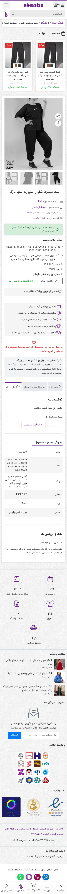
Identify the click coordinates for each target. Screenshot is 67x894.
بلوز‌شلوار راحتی (39, 207)
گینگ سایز (57, 23)
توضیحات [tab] (53, 387)
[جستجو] (13, 13)
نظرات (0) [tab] (11, 387)
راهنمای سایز (47, 281)
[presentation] (6, 179)
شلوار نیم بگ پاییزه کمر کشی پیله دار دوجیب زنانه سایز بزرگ (50, 73)
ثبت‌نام (14, 735)
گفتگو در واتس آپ (19, 281)
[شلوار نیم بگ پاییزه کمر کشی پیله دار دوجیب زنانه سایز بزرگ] (50, 55)
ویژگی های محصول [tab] (33, 387)
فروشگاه (45, 23)
